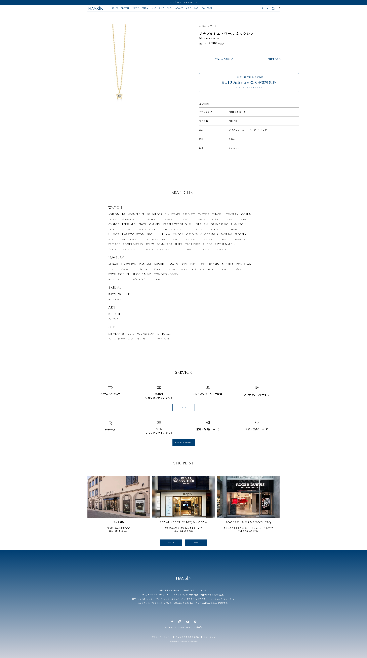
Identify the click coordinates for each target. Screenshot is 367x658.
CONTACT (207, 8)
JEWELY (135, 8)
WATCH (125, 8)
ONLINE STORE (183, 442)
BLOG (188, 8)
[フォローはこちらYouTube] (187, 621)
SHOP (170, 8)
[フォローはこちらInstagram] (180, 622)
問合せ (271, 59)
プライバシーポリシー (161, 636)
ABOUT (179, 8)
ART (154, 8)
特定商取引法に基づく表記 (187, 636)
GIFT (161, 8)
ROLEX (115, 8)
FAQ (196, 8)
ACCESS (169, 627)
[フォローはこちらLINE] (195, 621)
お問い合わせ (209, 636)
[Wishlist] (278, 8)
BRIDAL (145, 8)
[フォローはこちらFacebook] (172, 621)
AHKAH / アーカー (209, 25)
